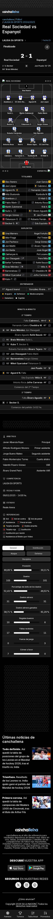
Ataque (14, 553)
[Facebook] (35, 885)
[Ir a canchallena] (10, 12)
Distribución (38, 548)
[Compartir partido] (47, 47)
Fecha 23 (47, 40)
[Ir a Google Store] (36, 868)
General (13, 548)
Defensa (38, 553)
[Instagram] (26, 885)
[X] (18, 885)
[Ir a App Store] (16, 868)
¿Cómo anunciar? (26, 899)
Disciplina (26, 559)
